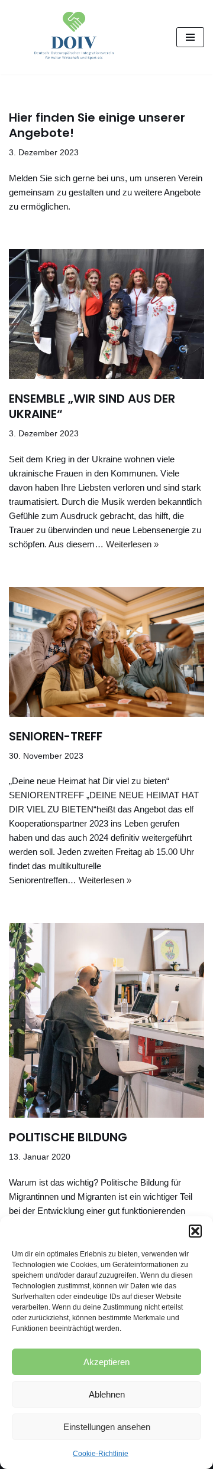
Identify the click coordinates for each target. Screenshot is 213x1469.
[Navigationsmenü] (190, 37)
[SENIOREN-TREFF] (106, 652)
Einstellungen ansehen (106, 1427)
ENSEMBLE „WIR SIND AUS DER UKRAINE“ (92, 406)
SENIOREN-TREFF (55, 736)
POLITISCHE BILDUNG (68, 1137)
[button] (195, 1231)
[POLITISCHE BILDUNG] (106, 1020)
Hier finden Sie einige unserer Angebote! (97, 125)
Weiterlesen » (132, 544)
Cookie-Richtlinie (100, 1454)
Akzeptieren (106, 1362)
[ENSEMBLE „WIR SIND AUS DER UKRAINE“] (106, 314)
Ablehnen (107, 1394)
